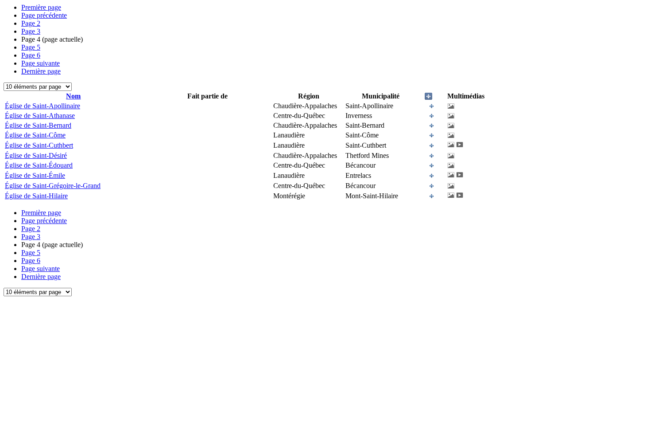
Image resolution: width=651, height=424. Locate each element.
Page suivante (40, 63)
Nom (73, 96)
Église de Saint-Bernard (38, 125)
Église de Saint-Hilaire (36, 196)
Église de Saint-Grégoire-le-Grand (53, 185)
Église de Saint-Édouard (39, 165)
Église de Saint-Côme (35, 135)
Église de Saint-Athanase (40, 115)
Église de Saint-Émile (35, 175)
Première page (41, 7)
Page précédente (44, 15)
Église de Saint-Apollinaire (42, 106)
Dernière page (41, 71)
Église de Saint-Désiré (36, 155)
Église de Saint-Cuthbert (39, 145)
